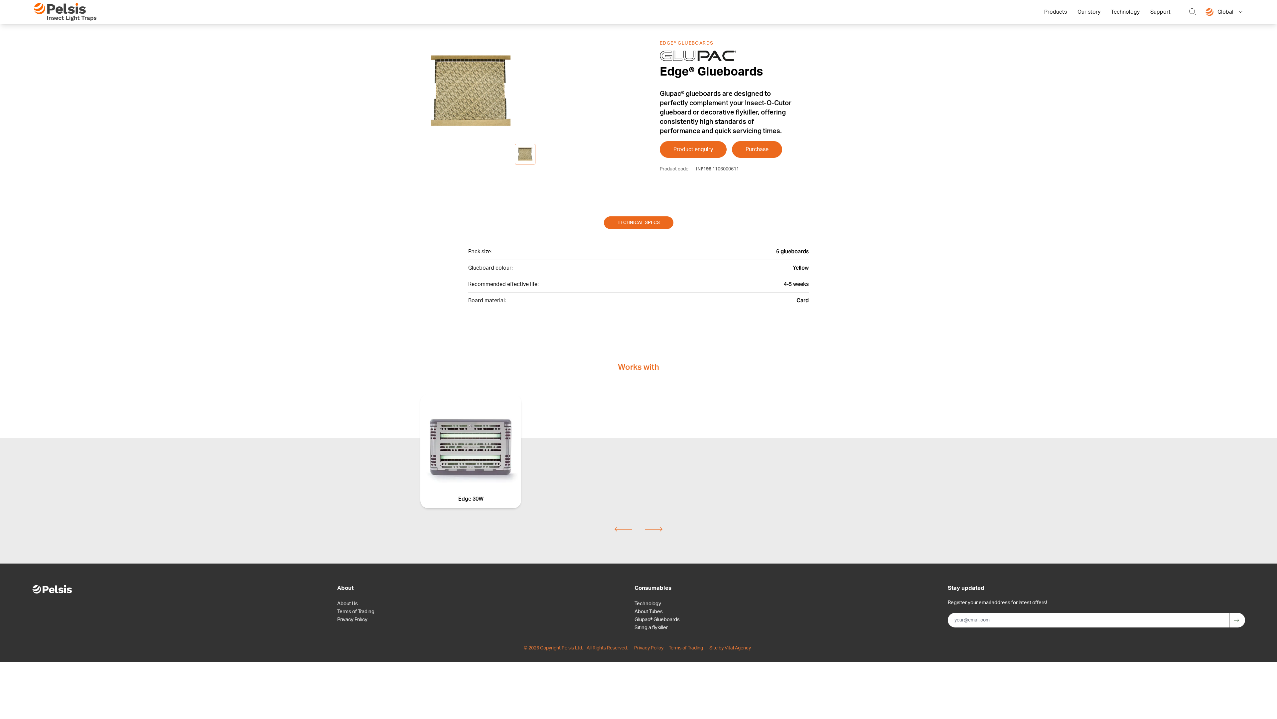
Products (1055, 12)
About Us (347, 603)
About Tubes (649, 611)
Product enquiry (693, 149)
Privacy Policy (352, 619)
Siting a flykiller (651, 627)
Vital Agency (738, 648)
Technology (1125, 12)
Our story (1088, 12)
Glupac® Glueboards (657, 619)
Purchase (757, 149)
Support (1160, 12)
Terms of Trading (355, 611)
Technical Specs (639, 222)
